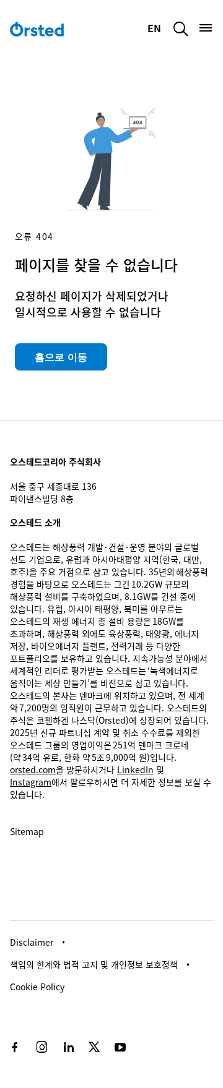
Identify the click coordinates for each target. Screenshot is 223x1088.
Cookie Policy (37, 986)
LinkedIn (135, 769)
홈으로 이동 (61, 357)
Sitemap (27, 831)
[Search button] (180, 28)
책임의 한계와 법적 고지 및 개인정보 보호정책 (94, 964)
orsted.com (33, 769)
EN (155, 27)
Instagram (30, 782)
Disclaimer (31, 942)
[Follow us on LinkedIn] (68, 1047)
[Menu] (205, 27)
